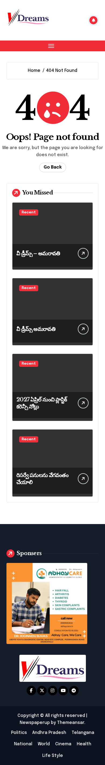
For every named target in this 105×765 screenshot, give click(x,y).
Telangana (83, 732)
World (44, 744)
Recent (29, 212)
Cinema (63, 744)
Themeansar (70, 722)
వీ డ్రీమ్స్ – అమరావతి (38, 253)
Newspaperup (35, 722)
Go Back (53, 167)
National (23, 744)
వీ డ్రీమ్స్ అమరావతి (35, 329)
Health (84, 744)
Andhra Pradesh (49, 732)
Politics (19, 732)
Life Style (52, 755)
